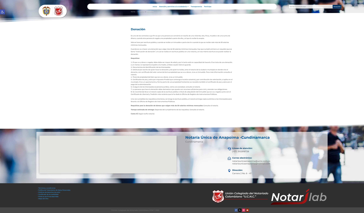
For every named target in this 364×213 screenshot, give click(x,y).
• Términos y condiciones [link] (46, 188)
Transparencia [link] (196, 6)
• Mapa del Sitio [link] (43, 198)
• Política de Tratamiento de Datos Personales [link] (54, 190)
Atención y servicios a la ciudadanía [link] (173, 6)
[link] (2, 11)
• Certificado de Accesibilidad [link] (48, 194)
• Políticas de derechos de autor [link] (49, 192)
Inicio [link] (155, 6)
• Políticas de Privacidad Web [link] (48, 196)
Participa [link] (207, 6)
